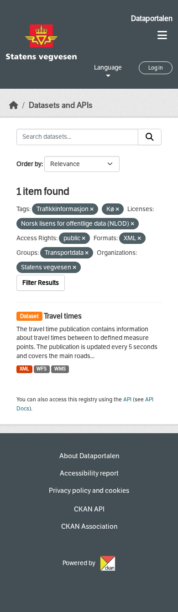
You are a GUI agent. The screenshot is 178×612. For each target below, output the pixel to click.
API (127, 399)
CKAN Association (89, 526)
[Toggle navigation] (162, 35)
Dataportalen (152, 18)
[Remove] (92, 209)
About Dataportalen (89, 456)
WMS (60, 369)
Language (108, 67)
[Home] (13, 105)
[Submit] (150, 137)
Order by (29, 164)
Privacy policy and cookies (89, 490)
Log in (155, 68)
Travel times (63, 316)
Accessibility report (89, 473)
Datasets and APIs (61, 105)
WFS (42, 369)
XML (24, 369)
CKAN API (89, 509)
